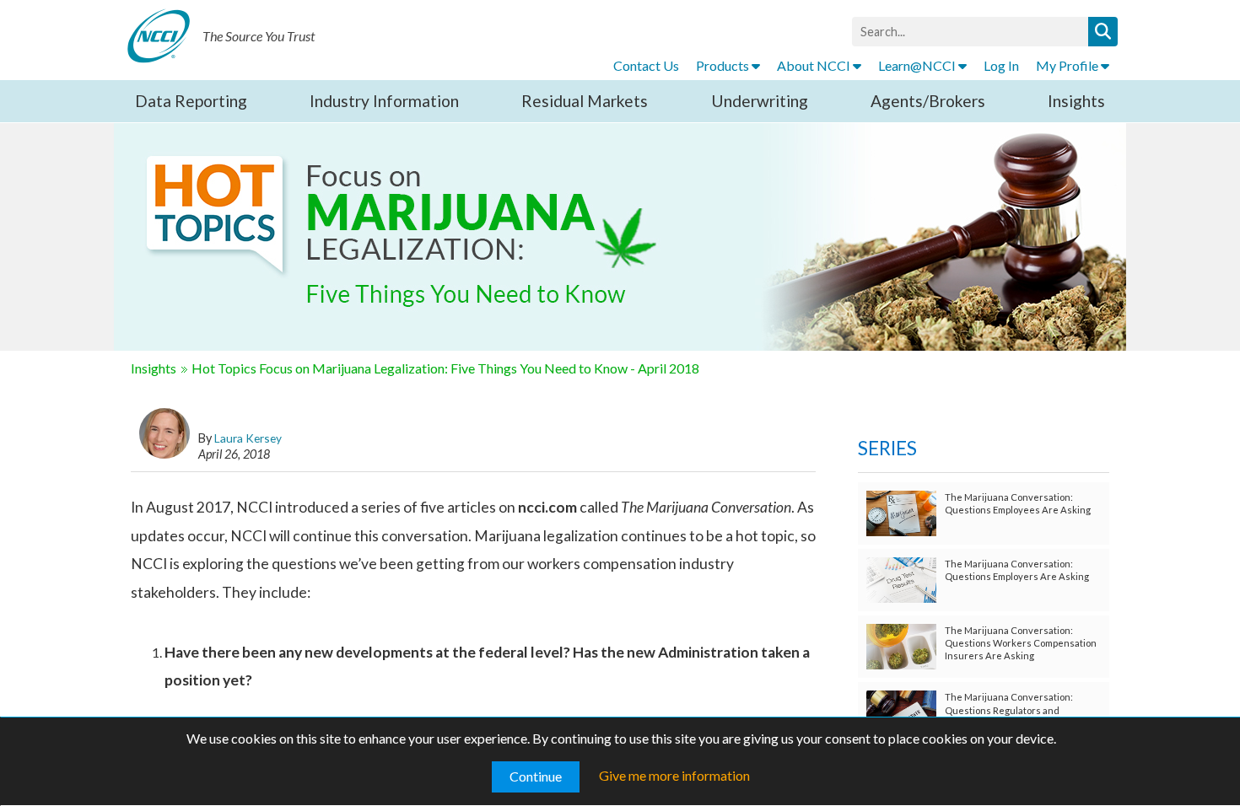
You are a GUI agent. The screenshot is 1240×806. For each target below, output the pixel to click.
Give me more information (674, 775)
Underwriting (759, 100)
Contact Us (646, 65)
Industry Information (384, 100)
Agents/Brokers (928, 100)
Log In (1001, 65)
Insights (1076, 100)
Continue (535, 776)
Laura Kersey (248, 438)
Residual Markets (584, 100)
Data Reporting (191, 100)
